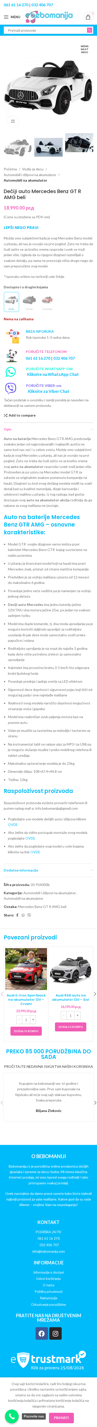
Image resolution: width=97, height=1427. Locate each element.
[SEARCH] (89, 30)
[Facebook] (42, 1333)
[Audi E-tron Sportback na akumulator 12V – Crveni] (26, 969)
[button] (9, 86)
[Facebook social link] (17, 915)
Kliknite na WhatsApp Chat (53, 374)
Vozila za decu (33, 169)
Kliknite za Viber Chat (48, 391)
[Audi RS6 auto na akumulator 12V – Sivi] (71, 969)
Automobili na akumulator (25, 180)
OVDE (13, 824)
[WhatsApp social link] (23, 915)
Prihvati (61, 1418)
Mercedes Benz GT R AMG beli (42, 906)
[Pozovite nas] (12, 1416)
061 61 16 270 (16, 4)
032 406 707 (42, 4)
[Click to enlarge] (13, 121)
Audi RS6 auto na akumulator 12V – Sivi (70, 997)
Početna (10, 169)
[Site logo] (49, 16)
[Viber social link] (29, 915)
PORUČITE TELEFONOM (46, 351)
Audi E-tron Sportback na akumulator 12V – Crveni (26, 999)
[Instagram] (55, 1333)
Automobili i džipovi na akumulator (30, 175)
